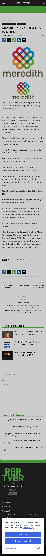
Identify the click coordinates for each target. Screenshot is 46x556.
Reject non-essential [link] (23, 541)
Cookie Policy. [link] (28, 527)
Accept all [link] (23, 534)
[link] (10, 548)
